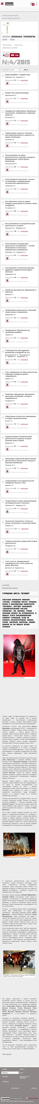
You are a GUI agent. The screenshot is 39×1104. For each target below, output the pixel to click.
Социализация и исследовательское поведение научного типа (19, 482)
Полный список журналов (10, 15)
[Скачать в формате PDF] (7, 83)
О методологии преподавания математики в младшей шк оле (17, 351)
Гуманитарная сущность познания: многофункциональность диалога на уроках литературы (19, 135)
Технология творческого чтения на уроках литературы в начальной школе (20, 522)
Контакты (34, 1088)
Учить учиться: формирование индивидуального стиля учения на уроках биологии (19, 563)
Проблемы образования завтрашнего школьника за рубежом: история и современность (20, 396)
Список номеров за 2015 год (11, 18)
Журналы (5, 1072)
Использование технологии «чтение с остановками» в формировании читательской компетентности (20, 181)
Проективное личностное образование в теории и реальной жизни (20, 417)
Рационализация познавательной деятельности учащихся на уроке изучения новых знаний (18, 438)
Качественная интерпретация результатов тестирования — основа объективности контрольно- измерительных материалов (19, 247)
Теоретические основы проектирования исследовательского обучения (21, 502)
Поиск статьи (19, 45)
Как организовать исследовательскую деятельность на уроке (20, 225)
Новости (22, 1069)
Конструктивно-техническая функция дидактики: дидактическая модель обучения (19, 270)
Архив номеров (7, 45)
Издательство (15, 1088)
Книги (21, 1072)
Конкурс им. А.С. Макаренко (24, 1077)
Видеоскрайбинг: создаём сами (17, 75)
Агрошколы (5, 1081)
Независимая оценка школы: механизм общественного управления (20, 311)
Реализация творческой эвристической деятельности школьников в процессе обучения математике (20, 461)
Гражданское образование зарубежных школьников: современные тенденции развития (20, 113)
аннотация (24, 80)
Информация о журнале (10, 47)
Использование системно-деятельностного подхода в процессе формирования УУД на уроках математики (20, 158)
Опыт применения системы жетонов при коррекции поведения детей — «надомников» (21, 374)
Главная (4, 1069)
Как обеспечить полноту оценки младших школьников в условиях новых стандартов (21, 203)
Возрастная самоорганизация (17, 93)
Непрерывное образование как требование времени (17, 331)
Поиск (26, 70)
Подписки (5, 1076)
